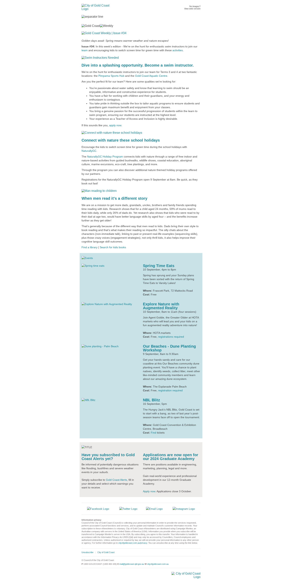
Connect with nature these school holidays (121, 140)
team (85, 50)
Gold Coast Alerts (116, 479)
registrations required (171, 336)
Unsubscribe (87, 552)
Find (153, 432)
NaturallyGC (89, 150)
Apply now (149, 491)
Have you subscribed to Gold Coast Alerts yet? (108, 457)
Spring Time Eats (158, 266)
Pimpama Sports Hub (111, 75)
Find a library (89, 247)
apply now (115, 125)
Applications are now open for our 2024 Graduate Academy (170, 457)
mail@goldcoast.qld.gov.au (131, 564)
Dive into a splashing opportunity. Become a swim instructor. (138, 65)
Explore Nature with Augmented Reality (161, 306)
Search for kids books (113, 247)
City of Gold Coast (106, 552)
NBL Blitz (151, 400)
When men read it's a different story (114, 198)
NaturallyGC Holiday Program (105, 156)
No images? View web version (192, 7)
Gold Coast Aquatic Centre (151, 75)
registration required (170, 390)
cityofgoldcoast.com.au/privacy (132, 543)
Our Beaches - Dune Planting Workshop (169, 348)
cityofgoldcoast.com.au (158, 564)
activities (177, 50)
